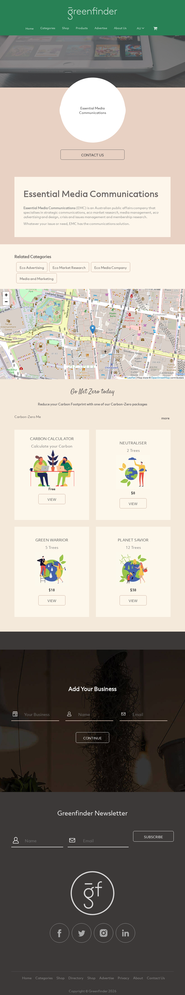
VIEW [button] (51, 499)
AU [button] (139, 28)
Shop (65, 28)
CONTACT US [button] (92, 155)
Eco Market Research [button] (69, 267)
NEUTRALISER (133, 443)
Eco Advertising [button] (32, 267)
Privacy (124, 978)
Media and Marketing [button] (36, 278)
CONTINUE (92, 738)
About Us (120, 28)
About (138, 978)
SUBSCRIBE (153, 837)
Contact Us (156, 978)
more (165, 418)
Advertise (101, 28)
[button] (92, 329)
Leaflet (131, 377)
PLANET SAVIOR (133, 540)
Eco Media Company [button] (110, 267)
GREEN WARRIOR (51, 540)
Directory (76, 978)
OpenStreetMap (160, 377)
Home (29, 28)
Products (82, 28)
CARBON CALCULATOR (52, 438)
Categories (47, 28)
